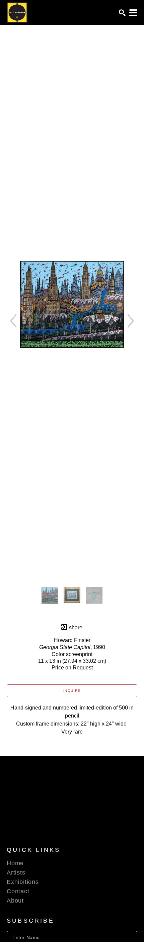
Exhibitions (23, 882)
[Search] (122, 12)
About (15, 901)
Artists (16, 873)
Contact (18, 891)
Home (15, 863)
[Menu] (133, 12)
